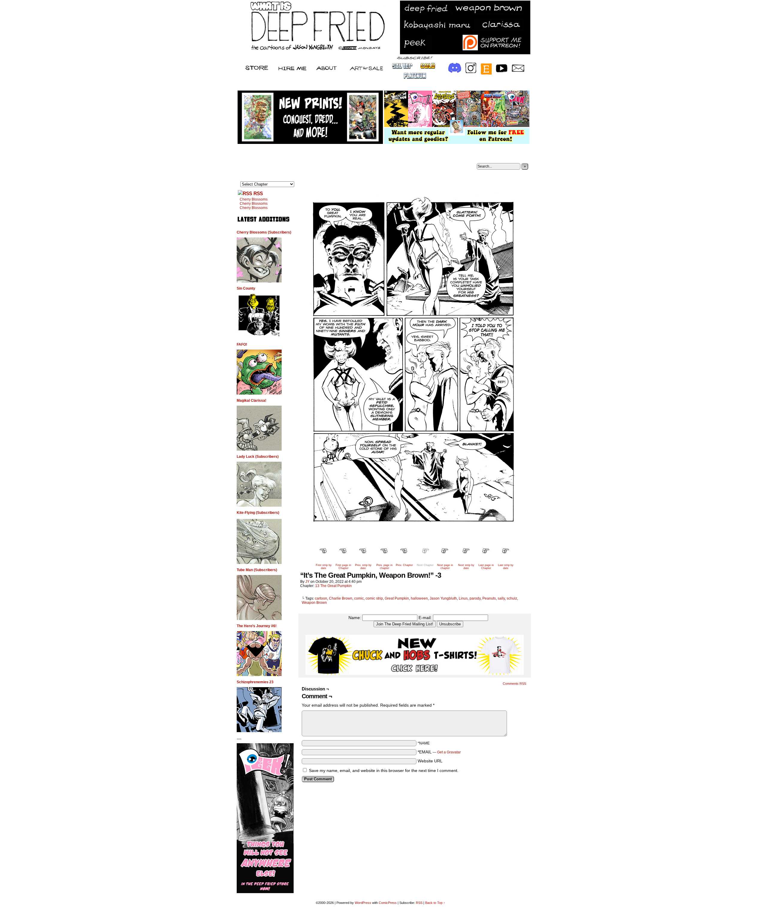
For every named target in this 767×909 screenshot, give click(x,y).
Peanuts (489, 598)
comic (359, 598)
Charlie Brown (340, 598)
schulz (512, 598)
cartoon (321, 598)
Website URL (430, 760)
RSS (258, 193)
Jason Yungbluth (443, 598)
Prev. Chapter (404, 565)
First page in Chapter (343, 567)
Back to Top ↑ (435, 903)
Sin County (246, 288)
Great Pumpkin (397, 598)
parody (475, 598)
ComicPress (388, 903)
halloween (419, 598)
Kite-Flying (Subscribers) (258, 513)
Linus (463, 598)
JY (307, 582)
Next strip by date (466, 567)
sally (501, 598)
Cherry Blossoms (254, 199)
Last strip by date (506, 567)
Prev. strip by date (363, 567)
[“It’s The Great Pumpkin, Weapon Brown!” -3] (414, 541)
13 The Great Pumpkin (333, 586)
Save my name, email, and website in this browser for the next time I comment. (383, 770)
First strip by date (324, 567)
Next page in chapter (445, 567)
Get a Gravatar (449, 752)
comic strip (374, 598)
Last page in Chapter (486, 567)
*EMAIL (439, 752)
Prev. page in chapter (384, 567)
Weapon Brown (314, 603)
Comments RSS (514, 683)
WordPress (363, 903)
